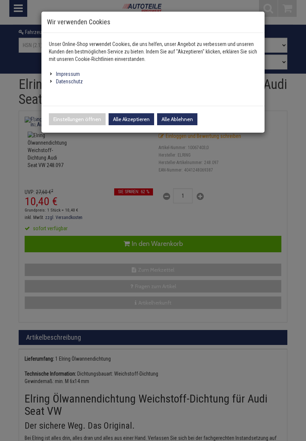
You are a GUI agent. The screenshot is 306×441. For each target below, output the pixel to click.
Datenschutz (69, 81)
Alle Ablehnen (177, 119)
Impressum (68, 74)
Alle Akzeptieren (131, 119)
